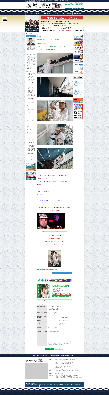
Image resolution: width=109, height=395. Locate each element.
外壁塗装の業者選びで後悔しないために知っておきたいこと (31, 104)
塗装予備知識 (47, 13)
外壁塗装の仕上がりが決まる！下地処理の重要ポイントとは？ (31, 99)
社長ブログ (73, 355)
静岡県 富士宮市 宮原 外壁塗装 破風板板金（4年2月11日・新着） (31, 145)
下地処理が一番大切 (31, 82)
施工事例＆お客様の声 (67, 13)
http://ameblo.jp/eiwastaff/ (55, 210)
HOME (28, 33)
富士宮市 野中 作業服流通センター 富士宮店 (47, 269)
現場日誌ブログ (77, 13)
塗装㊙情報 (57, 13)
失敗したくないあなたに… (35, 13)
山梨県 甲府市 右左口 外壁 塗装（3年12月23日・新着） (31, 155)
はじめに (29, 56)
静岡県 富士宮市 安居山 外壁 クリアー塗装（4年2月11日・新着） (31, 141)
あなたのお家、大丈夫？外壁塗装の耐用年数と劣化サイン (31, 87)
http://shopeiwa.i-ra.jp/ (54, 204)
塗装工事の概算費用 (31, 84)
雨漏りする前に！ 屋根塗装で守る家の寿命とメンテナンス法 (31, 95)
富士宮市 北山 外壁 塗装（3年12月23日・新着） (31, 159)
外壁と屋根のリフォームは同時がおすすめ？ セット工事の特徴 (31, 91)
